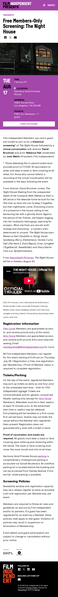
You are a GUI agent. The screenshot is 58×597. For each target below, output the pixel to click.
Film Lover (9, 328)
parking (42, 456)
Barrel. (37, 590)
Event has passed (29, 124)
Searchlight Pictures (22, 257)
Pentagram (22, 590)
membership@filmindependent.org (23, 347)
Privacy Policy (32, 588)
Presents (8, 15)
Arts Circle (9, 336)
